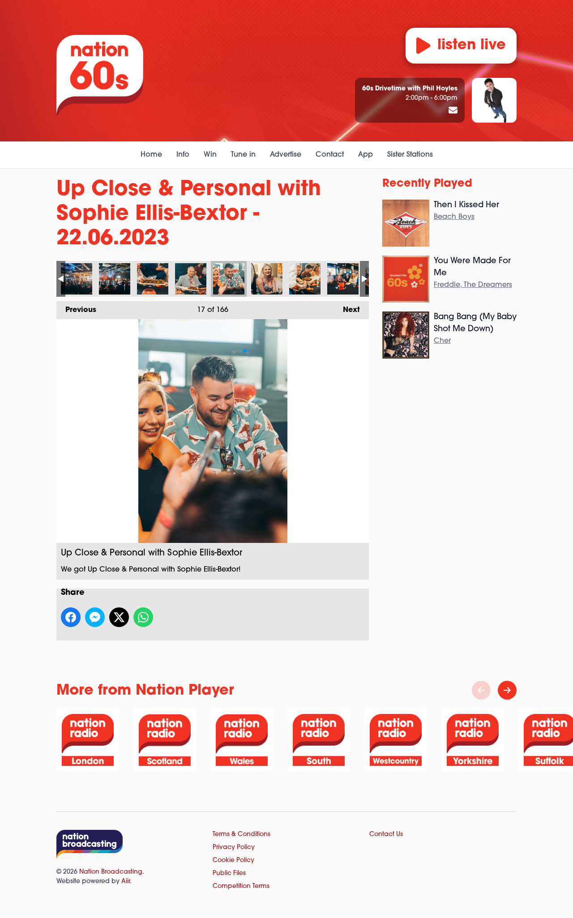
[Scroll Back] (481, 690)
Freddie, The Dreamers (473, 285)
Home (151, 154)
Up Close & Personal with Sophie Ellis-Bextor (76, 279)
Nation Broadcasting (110, 872)
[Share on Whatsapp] (143, 617)
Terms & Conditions (241, 834)
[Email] (453, 111)
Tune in (243, 154)
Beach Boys (454, 217)
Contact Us (386, 834)
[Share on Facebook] (71, 617)
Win (210, 154)
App (365, 154)
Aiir (125, 881)
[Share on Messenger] (95, 617)
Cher (442, 341)
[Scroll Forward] (507, 690)
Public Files (229, 873)
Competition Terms (241, 886)
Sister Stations (410, 154)
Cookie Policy (233, 860)
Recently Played (427, 184)
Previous (76, 310)
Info (182, 154)
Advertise (285, 154)
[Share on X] (119, 617)
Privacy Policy (234, 847)
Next (347, 310)
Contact (330, 154)
